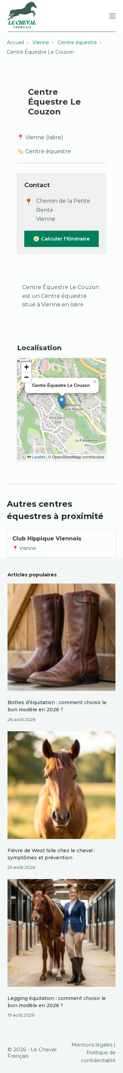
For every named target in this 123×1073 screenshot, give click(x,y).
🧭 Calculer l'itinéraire (61, 238)
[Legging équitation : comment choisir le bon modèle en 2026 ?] (62, 933)
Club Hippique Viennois (46, 538)
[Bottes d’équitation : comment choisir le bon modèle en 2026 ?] (62, 637)
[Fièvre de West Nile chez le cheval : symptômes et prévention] (62, 785)
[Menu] (112, 16)
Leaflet (38, 457)
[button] (61, 402)
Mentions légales (91, 1045)
